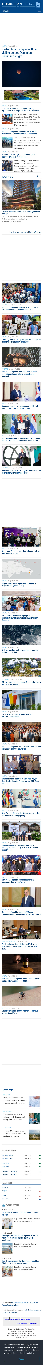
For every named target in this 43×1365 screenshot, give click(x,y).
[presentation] (37, 176)
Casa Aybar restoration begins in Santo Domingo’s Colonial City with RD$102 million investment (20, 848)
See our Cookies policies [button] (23, 1353)
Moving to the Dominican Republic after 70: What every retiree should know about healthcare (20, 1238)
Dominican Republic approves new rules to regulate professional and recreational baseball (19, 374)
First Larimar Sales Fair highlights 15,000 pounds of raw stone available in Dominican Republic (20, 618)
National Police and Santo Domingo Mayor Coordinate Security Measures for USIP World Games (20, 781)
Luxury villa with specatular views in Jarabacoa (20, 211)
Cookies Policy (33, 1323)
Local (4, 46)
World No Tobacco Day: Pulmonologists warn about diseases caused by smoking (14, 1100)
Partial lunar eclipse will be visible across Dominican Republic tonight (19, 53)
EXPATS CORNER (12, 1205)
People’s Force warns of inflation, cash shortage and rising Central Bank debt (14, 1117)
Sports (5, 369)
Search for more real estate (19, 232)
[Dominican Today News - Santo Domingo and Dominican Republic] (21, 4)
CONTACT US (25, 1319)
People (5, 436)
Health (5, 1008)
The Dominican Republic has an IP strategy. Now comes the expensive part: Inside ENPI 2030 (20, 946)
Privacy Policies (22, 1323)
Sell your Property (35, 232)
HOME (7, 1319)
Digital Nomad (8, 941)
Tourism (5, 305)
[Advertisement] (22, 24)
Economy (6, 468)
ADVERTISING (15, 1319)
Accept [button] (21, 1359)
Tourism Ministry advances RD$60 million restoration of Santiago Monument (14, 1133)
